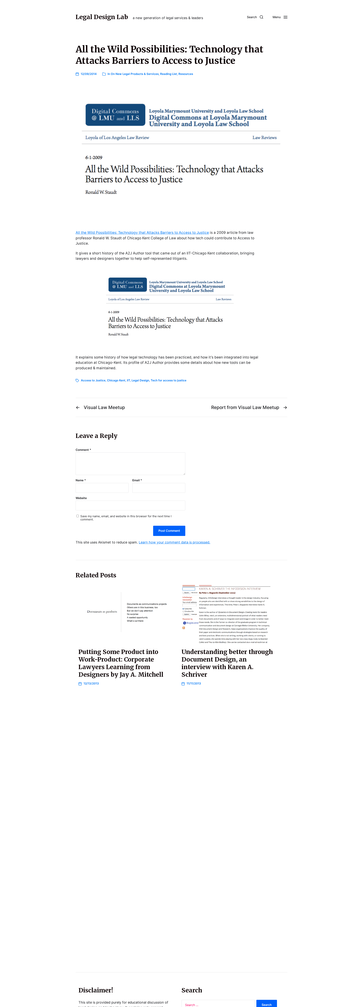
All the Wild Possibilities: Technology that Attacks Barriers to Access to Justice (142, 232)
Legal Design (140, 380)
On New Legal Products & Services (135, 74)
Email (137, 480)
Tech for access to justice (168, 380)
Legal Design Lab (102, 17)
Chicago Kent (116, 380)
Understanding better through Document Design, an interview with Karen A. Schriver (227, 663)
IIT (128, 380)
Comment (83, 450)
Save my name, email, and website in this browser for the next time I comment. (125, 518)
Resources (185, 74)
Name (81, 480)
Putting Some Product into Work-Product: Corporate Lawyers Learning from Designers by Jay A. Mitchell (120, 663)
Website (81, 498)
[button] (255, 17)
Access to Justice (93, 380)
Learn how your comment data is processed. (174, 542)
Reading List (168, 74)
